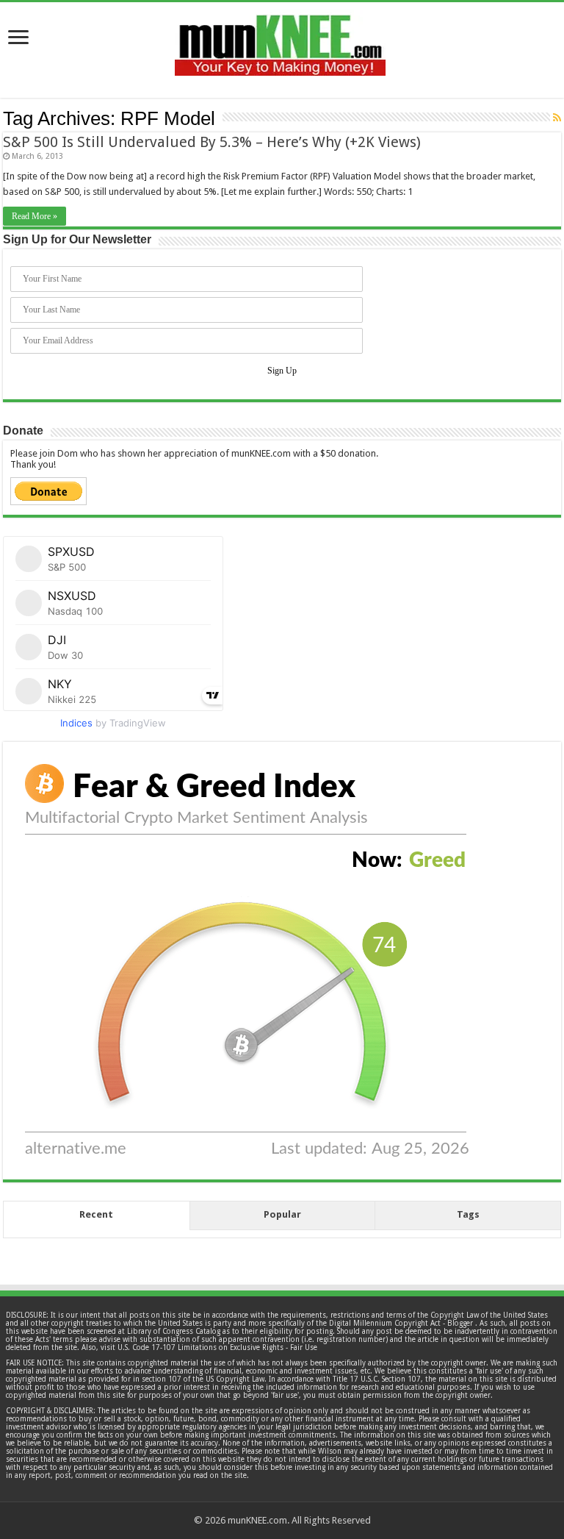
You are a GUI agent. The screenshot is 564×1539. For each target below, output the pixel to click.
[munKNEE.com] (280, 39)
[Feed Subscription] (557, 118)
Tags (468, 1214)
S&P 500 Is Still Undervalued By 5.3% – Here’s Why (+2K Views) (212, 142)
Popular (282, 1214)
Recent (96, 1214)
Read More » (34, 216)
